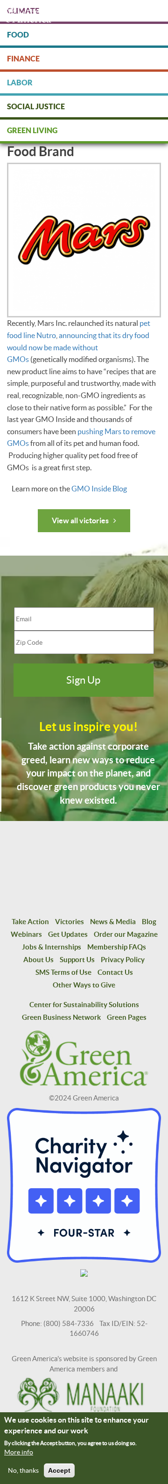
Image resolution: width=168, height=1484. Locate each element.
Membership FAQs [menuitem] (116, 947)
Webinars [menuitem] (26, 934)
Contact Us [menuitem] (115, 972)
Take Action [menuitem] (30, 922)
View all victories (80, 520)
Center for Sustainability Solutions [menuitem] (84, 1005)
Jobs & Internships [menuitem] (51, 947)
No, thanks (23, 1470)
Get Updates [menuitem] (68, 934)
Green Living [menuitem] (32, 130)
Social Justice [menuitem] (36, 106)
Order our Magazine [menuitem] (126, 934)
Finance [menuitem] (23, 58)
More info (18, 1452)
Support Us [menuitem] (77, 960)
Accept (59, 1470)
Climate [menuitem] (23, 11)
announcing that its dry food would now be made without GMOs (78, 347)
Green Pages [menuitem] (127, 1017)
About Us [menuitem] (38, 960)
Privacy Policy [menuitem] (123, 960)
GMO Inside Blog (99, 488)
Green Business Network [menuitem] (61, 1017)
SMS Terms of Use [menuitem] (63, 972)
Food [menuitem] (18, 34)
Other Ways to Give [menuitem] (84, 985)
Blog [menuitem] (149, 922)
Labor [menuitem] (20, 82)
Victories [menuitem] (69, 922)
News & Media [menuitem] (113, 922)
